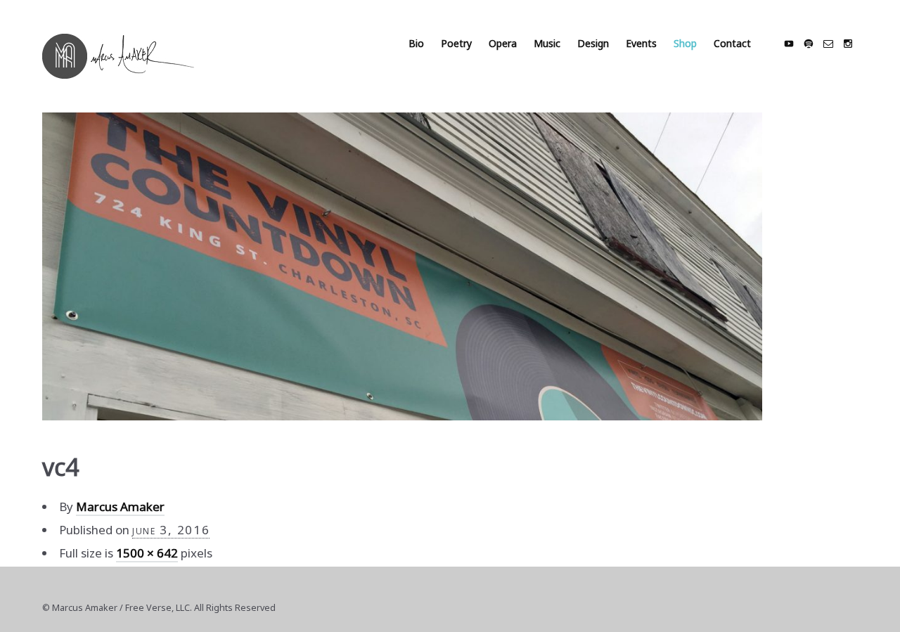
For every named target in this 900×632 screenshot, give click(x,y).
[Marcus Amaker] (118, 56)
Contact (732, 43)
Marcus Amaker (120, 506)
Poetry (456, 43)
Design (593, 43)
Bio (416, 43)
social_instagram (848, 43)
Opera (503, 43)
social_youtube (789, 43)
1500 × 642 (147, 553)
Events (641, 43)
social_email (828, 43)
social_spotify (808, 43)
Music (547, 43)
